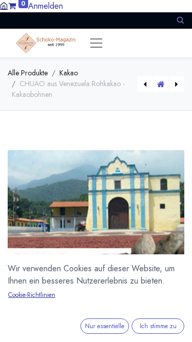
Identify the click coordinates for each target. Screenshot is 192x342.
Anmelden (45, 6)
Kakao (68, 73)
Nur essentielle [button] (104, 326)
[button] (180, 20)
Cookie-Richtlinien (31, 294)
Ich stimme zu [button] (158, 326)
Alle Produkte (28, 73)
